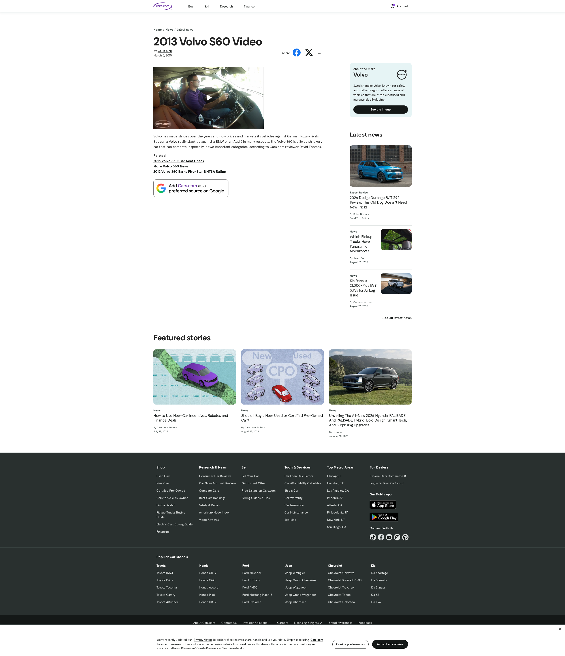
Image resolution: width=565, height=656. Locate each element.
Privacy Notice (203, 640)
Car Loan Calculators (298, 476)
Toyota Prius (164, 580)
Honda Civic (207, 580)
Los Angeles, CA (338, 491)
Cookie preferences (350, 644)
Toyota (161, 566)
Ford (245, 566)
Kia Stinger (378, 587)
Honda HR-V (207, 602)
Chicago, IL (334, 476)
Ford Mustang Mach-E (257, 595)
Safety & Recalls (209, 505)
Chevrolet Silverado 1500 (345, 580)
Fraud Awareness (340, 623)
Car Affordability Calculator (302, 483)
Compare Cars (209, 491)
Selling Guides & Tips (256, 498)
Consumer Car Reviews (215, 476)
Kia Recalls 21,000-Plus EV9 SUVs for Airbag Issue (363, 287)
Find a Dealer (165, 505)
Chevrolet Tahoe (339, 595)
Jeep (288, 566)
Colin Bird (165, 51)
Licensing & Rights (306, 623)
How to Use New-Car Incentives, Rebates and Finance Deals (190, 418)
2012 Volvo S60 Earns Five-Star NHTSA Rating (189, 171)
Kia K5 (375, 595)
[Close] (560, 629)
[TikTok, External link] (373, 537)
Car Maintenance (296, 512)
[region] (282, 640)
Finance (249, 6)
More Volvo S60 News (170, 166)
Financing (163, 532)
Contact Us (229, 623)
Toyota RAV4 (164, 573)
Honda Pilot (207, 595)
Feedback (365, 623)
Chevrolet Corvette (341, 573)
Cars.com (317, 640)
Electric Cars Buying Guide (174, 524)
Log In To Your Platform (385, 483)
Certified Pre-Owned (170, 491)
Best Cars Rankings (212, 498)
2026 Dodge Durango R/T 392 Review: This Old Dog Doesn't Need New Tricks (378, 202)
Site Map (290, 520)
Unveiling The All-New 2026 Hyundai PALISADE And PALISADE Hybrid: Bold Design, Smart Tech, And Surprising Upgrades (368, 420)
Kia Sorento (379, 580)
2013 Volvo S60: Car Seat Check (178, 161)
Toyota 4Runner (167, 602)
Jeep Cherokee (296, 602)
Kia (373, 566)
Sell (206, 6)
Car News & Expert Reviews (217, 483)
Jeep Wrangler (295, 573)
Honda (203, 566)
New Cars (163, 483)
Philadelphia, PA (337, 512)
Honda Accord (208, 587)
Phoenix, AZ (335, 498)
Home (157, 30)
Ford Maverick (252, 573)
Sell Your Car (250, 476)
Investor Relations (255, 623)
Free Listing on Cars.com (259, 491)
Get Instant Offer (253, 483)
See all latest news (397, 318)
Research (226, 6)
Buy (190, 6)
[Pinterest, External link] (405, 537)
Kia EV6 (376, 602)
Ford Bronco (251, 580)
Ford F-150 (249, 587)
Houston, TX (335, 483)
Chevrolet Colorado (341, 602)
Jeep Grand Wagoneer (300, 595)
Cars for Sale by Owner (172, 498)
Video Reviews (209, 520)
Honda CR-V (208, 573)
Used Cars (163, 476)
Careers (282, 623)
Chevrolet (335, 566)
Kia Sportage (379, 573)
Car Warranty (293, 498)
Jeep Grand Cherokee (300, 580)
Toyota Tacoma (166, 587)
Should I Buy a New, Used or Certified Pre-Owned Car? (282, 418)
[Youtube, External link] (389, 537)
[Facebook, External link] (381, 537)
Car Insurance (294, 505)
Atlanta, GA (334, 505)
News (169, 30)
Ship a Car (291, 491)
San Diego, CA (336, 527)
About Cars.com (204, 623)
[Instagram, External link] (397, 537)
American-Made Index (214, 512)
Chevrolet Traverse (341, 587)
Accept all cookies (390, 644)
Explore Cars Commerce (386, 476)
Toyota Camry (165, 595)
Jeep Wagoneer (296, 587)
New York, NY (336, 520)
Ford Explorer (251, 602)
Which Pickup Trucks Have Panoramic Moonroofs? (361, 243)
